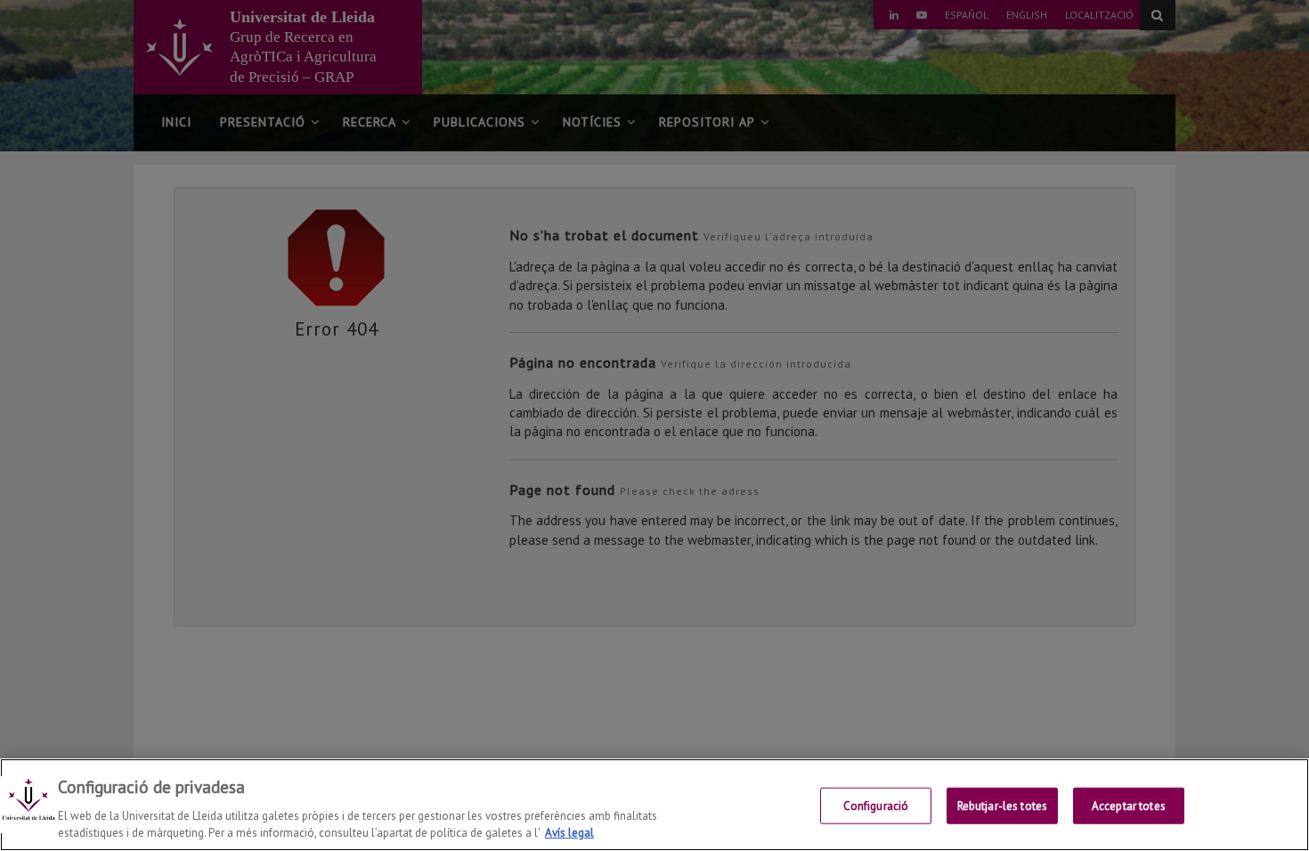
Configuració (876, 806)
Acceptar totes (1129, 806)
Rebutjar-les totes (1002, 806)
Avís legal (569, 832)
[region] (654, 804)
